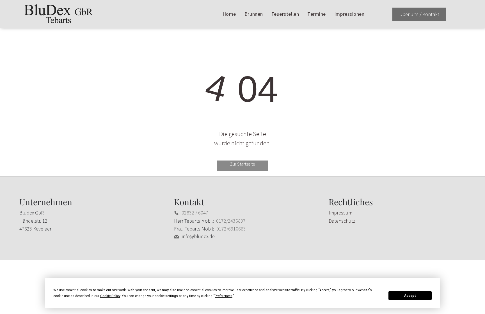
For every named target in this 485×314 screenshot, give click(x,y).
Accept (410, 296)
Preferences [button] (223, 296)
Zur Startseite (242, 164)
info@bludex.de (198, 236)
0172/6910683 (231, 228)
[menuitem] (229, 14)
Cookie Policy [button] (110, 296)
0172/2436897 (231, 221)
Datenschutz (342, 221)
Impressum (340, 212)
